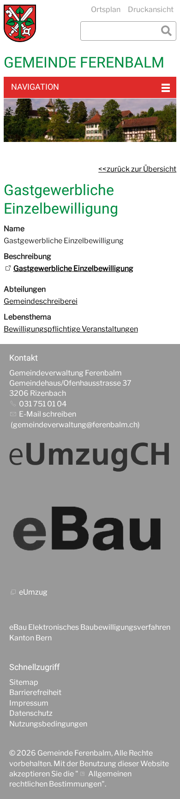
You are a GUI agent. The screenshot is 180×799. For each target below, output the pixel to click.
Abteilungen (25, 289)
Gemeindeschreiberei (41, 301)
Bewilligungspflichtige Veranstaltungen (71, 329)
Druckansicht (151, 9)
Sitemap (23, 682)
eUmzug (33, 592)
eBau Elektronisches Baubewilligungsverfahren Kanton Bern (89, 632)
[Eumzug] (90, 456)
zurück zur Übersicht (141, 169)
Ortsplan (105, 9)
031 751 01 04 (42, 404)
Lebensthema (27, 317)
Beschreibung (27, 256)
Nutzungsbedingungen (48, 723)
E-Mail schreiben (47, 414)
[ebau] (90, 530)
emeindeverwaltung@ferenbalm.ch (78, 424)
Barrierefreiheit (35, 692)
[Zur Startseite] (20, 23)
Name (14, 228)
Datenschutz (31, 713)
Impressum (28, 703)
